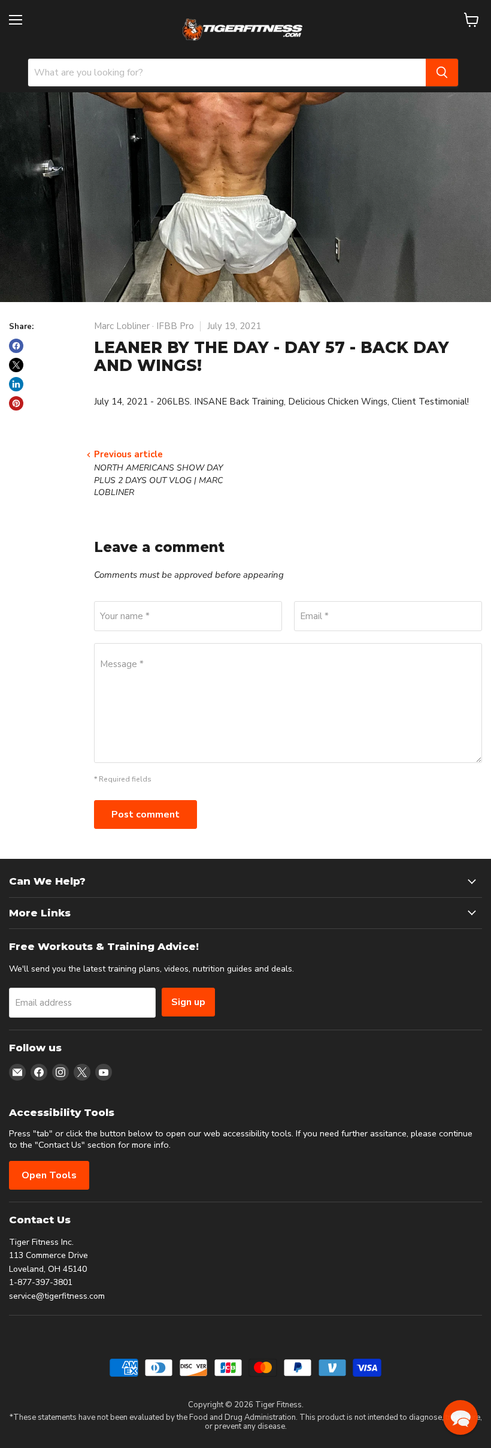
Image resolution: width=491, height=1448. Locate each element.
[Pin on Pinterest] (16, 403)
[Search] (442, 72)
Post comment (145, 814)
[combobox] (227, 72)
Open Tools (49, 1175)
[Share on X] (16, 365)
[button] (460, 1417)
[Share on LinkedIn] (16, 384)
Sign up (188, 1002)
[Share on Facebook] (16, 346)
